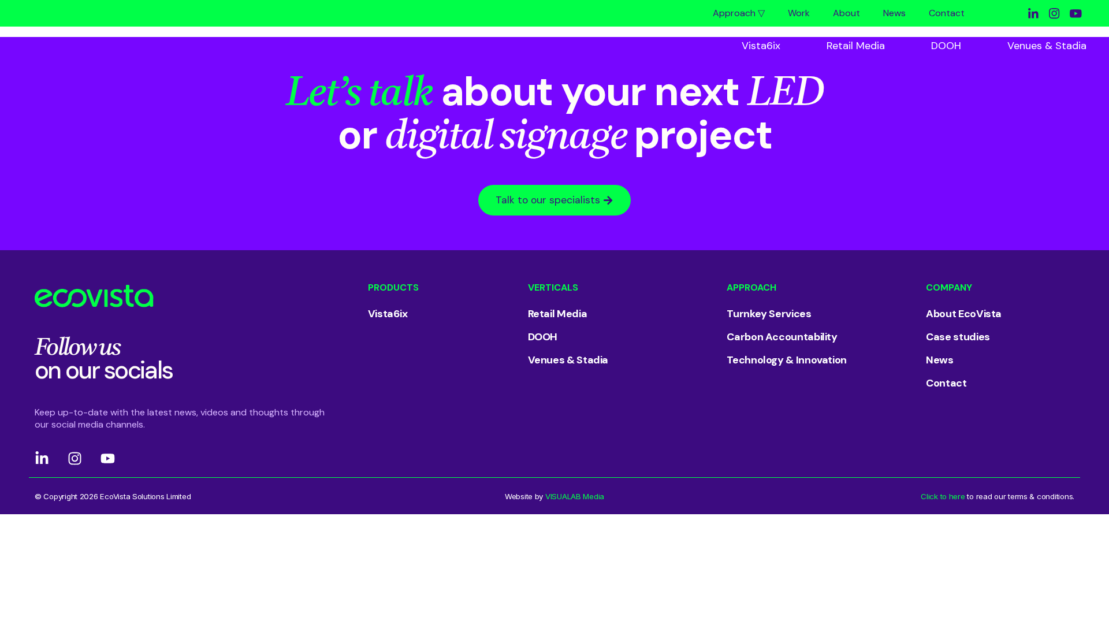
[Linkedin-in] (42, 458)
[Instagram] (75, 458)
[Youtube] (108, 458)
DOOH (946, 46)
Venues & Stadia (1046, 46)
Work (799, 13)
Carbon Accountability (782, 337)
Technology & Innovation (787, 360)
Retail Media (856, 46)
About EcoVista (964, 314)
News (894, 13)
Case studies (958, 337)
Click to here (943, 496)
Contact (947, 13)
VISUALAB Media (574, 496)
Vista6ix (761, 46)
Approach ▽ (739, 13)
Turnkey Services (769, 314)
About (846, 13)
